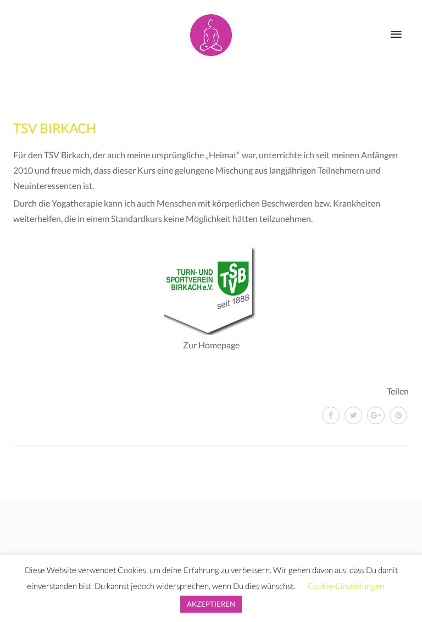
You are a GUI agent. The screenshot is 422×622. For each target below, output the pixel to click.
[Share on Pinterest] (398, 415)
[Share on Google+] (376, 415)
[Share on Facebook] (331, 415)
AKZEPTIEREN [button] (211, 603)
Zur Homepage (211, 345)
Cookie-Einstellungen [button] (346, 586)
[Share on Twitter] (353, 415)
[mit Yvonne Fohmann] (211, 33)
